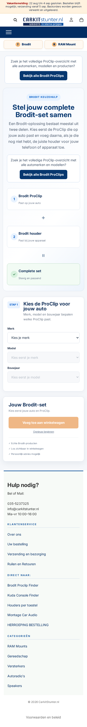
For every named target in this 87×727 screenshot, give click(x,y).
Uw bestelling (17, 544)
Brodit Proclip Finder (22, 585)
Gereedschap (17, 656)
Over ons (14, 534)
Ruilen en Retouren (21, 564)
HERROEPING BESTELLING (27, 625)
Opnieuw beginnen (43, 431)
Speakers (14, 686)
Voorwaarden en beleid (43, 717)
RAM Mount (64, 44)
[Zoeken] (15, 20)
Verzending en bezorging (26, 554)
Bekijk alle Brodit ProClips (43, 76)
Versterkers (16, 666)
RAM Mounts (17, 646)
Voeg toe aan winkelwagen (44, 422)
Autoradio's (16, 676)
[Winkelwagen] (81, 20)
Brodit (24, 44)
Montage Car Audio (22, 615)
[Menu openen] (8, 32)
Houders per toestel (22, 605)
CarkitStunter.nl (49, 702)
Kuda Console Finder (23, 595)
